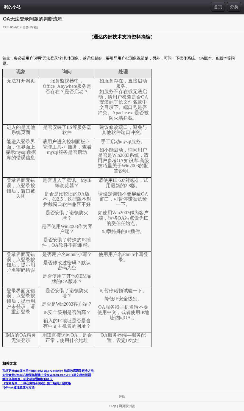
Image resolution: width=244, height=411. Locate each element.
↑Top (112, 406)
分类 (234, 6)
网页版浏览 (127, 406)
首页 (218, 6)
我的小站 (12, 6)
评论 (122, 396)
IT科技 (33, 27)
